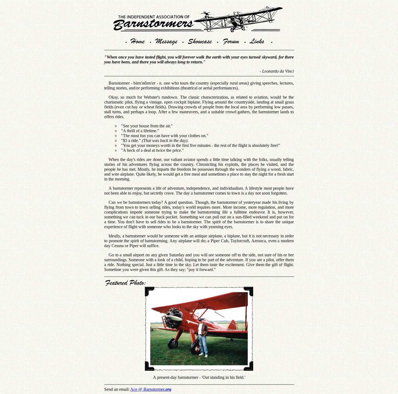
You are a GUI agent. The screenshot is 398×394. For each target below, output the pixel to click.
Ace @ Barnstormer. (150, 389)
